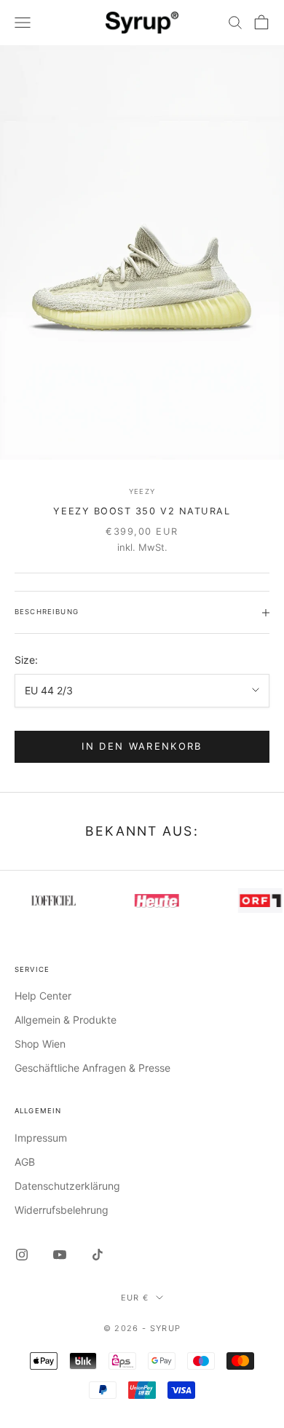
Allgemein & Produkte (66, 1019)
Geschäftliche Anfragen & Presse (92, 1068)
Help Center (43, 995)
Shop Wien (40, 1043)
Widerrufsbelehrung (62, 1210)
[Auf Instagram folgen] (22, 1254)
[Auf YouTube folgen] (59, 1254)
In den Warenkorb (142, 746)
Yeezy (142, 491)
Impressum (41, 1137)
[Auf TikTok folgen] (97, 1254)
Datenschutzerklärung (67, 1186)
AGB (25, 1162)
